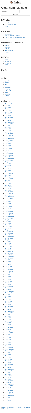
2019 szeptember (9, 236)
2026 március (8, 112)
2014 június (8, 336)
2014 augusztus (9, 332)
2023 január (8, 170)
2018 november (9, 253)
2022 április (8, 185)
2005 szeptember (9, 395)
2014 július (7, 334)
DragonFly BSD (9, 50)
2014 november (9, 327)
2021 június (8, 201)
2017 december (9, 269)
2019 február (8, 248)
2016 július (7, 294)
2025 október (8, 120)
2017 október (8, 273)
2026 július (7, 105)
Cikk (6, 84)
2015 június (8, 316)
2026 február (8, 114)
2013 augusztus (9, 351)
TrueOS (7, 52)
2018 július (7, 259)
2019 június (8, 241)
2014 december (9, 326)
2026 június (8, 107)
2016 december (9, 286)
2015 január (8, 324)
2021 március (8, 206)
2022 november (9, 173)
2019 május (8, 243)
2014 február (8, 342)
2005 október (8, 394)
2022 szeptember (9, 177)
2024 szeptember (9, 138)
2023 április (8, 165)
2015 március (8, 321)
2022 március (8, 187)
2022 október (8, 175)
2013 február (8, 361)
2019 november (9, 233)
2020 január (8, 230)
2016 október (8, 289)
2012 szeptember (9, 369)
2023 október (8, 157)
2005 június (8, 399)
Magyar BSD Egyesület (8, 407)
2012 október (8, 367)
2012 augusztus (9, 371)
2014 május (8, 337)
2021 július (7, 200)
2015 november (9, 308)
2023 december (9, 153)
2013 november (9, 347)
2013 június (8, 354)
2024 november (9, 135)
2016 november (9, 288)
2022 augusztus (9, 178)
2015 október (8, 309)
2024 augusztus (9, 140)
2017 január (8, 284)
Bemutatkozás (8, 34)
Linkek (6, 26)
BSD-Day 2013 (8, 60)
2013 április (8, 357)
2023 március (8, 167)
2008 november (9, 380)
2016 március (8, 301)
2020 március (8, 226)
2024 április (8, 147)
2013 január (8, 362)
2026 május (8, 109)
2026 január (8, 115)
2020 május (8, 223)
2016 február (8, 303)
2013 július (7, 352)
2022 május (8, 183)
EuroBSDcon (9, 91)
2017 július (7, 274)
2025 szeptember (9, 122)
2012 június (8, 374)
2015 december (9, 306)
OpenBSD (7, 47)
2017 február (8, 283)
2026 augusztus (9, 104)
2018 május (8, 263)
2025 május (8, 128)
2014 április (8, 339)
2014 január (8, 344)
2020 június (8, 221)
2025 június (8, 127)
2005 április (8, 400)
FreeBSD (7, 45)
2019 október (8, 235)
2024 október (8, 137)
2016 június (8, 296)
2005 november (9, 392)
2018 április (8, 264)
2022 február (8, 188)
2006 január (8, 389)
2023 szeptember (9, 158)
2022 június (8, 182)
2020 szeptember (9, 216)
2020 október (8, 215)
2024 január (8, 152)
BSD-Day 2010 (8, 65)
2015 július (7, 314)
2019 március (8, 246)
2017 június (8, 276)
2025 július (7, 125)
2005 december (9, 390)
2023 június (8, 162)
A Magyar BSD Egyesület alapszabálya (15, 37)
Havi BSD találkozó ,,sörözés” (12, 35)
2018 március (8, 266)
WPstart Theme (6, 409)
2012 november (9, 366)
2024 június (8, 143)
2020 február (8, 228)
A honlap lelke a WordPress (22, 407)
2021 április (8, 205)
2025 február (8, 132)
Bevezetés (7, 23)
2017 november (9, 271)
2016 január (8, 304)
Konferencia (8, 87)
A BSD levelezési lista (10, 24)
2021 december (9, 191)
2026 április (8, 110)
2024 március (8, 148)
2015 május (8, 317)
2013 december (9, 346)
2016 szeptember (9, 291)
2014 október (8, 329)
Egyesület (7, 81)
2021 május (8, 203)
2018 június (8, 261)
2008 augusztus (9, 385)
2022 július (7, 180)
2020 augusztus (9, 218)
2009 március (8, 376)
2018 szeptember (9, 256)
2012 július (7, 372)
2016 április (8, 299)
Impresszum (8, 73)
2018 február (8, 268)
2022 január (8, 190)
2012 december (9, 364)
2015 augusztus (9, 313)
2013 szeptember (9, 349)
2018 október (8, 254)
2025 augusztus (9, 124)
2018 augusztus (9, 258)
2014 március (8, 341)
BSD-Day (8, 89)
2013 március (8, 359)
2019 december (9, 231)
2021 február (8, 208)
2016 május (8, 298)
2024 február (8, 150)
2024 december (9, 133)
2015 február (8, 322)
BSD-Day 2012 (8, 61)
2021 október (8, 195)
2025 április (8, 130)
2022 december (9, 172)
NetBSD (7, 48)
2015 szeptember (9, 311)
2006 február (8, 387)
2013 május (8, 356)
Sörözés (7, 82)
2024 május (8, 145)
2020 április (8, 225)
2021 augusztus (9, 198)
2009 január (8, 379)
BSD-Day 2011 (8, 63)
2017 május (8, 278)
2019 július (7, 240)
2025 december (9, 117)
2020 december (9, 211)
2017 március (8, 281)
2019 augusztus (9, 238)
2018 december (9, 251)
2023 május (8, 163)
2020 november (9, 213)
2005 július (7, 397)
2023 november (9, 155)
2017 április (8, 279)
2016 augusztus (9, 293)
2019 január (8, 250)
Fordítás (7, 86)
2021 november (9, 193)
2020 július (7, 220)
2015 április (8, 319)
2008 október (8, 382)
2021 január (8, 210)
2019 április (8, 245)
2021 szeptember (9, 196)
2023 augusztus (9, 160)
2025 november (9, 119)
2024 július (7, 142)
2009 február (8, 377)
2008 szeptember (9, 384)
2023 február (8, 168)
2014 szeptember (9, 331)
